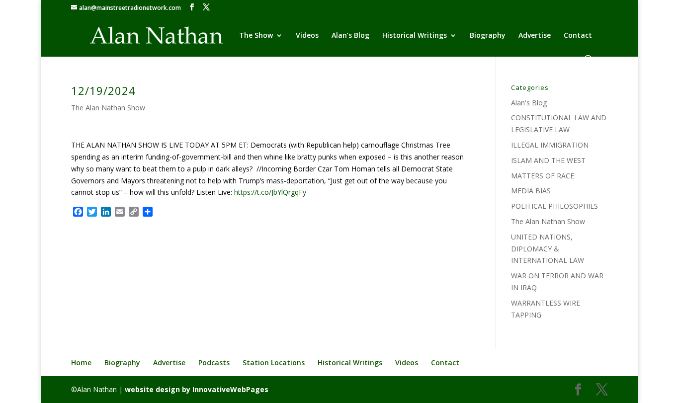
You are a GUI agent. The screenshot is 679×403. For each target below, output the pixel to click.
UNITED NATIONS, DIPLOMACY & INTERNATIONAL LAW (547, 248)
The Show (256, 36)
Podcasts (214, 362)
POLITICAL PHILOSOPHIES (554, 206)
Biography (488, 36)
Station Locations (274, 362)
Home (81, 362)
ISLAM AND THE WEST (548, 160)
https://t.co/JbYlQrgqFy (270, 192)
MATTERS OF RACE (542, 175)
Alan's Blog (529, 102)
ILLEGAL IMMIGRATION (550, 145)
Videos (307, 36)
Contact (578, 36)
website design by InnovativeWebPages (196, 389)
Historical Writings (414, 36)
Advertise (534, 36)
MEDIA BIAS (531, 190)
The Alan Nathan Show (108, 107)
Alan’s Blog (350, 36)
